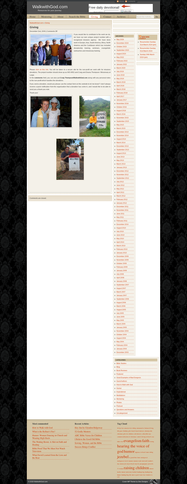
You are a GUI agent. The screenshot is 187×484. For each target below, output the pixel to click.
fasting (152, 441)
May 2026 (120, 39)
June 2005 (120, 317)
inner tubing (149, 452)
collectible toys (146, 434)
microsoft (145, 461)
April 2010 (120, 242)
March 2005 (120, 324)
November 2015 (122, 118)
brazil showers (139, 431)
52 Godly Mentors (83, 431)
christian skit (148, 431)
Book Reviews (121, 370)
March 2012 (120, 196)
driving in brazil (146, 437)
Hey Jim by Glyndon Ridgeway (88, 427)
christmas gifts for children (125, 434)
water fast (142, 475)
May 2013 (120, 160)
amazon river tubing (130, 428)
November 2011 (122, 210)
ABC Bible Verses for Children (88, 435)
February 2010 (121, 249)
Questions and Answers (125, 410)
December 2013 (122, 146)
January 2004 (121, 349)
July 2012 (120, 182)
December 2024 (122, 43)
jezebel (123, 456)
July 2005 (120, 313)
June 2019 (120, 75)
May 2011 (120, 217)
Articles (121, 1)
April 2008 (120, 278)
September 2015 (122, 121)
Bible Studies (121, 363)
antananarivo (140, 428)
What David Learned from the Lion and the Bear (49, 456)
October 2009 (121, 263)
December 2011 (122, 207)
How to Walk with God (124, 385)
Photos (119, 402)
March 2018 (120, 89)
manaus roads (137, 461)
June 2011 (120, 214)
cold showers (137, 434)
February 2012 (121, 199)
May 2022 (120, 57)
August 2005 (121, 310)
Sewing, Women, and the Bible (88, 442)
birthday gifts (127, 431)
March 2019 (120, 82)
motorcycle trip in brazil (127, 464)
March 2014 (120, 143)
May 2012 (120, 189)
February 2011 (121, 221)
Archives (121, 16)
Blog (118, 367)
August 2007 (121, 288)
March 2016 (120, 114)
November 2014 (122, 135)
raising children (136, 467)
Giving (94, 16)
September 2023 (122, 50)
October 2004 (121, 335)
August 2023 (121, 54)
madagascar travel (122, 461)
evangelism (133, 440)
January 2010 (121, 253)
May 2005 (120, 320)
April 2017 (120, 96)
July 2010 (120, 231)
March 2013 (120, 164)
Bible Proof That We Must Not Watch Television (48, 450)
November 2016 (122, 103)
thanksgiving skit (126, 475)
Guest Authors (121, 381)
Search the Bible (77, 16)
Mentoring (46, 16)
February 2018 (121, 93)
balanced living (149, 428)
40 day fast (120, 428)
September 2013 (122, 150)
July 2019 (120, 71)
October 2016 (121, 107)
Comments (131, 1)
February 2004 (121, 345)
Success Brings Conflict (85, 446)
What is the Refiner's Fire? (43, 431)
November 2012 (122, 175)
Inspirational (121, 392)
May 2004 (120, 342)
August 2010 (121, 228)
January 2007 (121, 295)
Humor (119, 388)
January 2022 (121, 64)
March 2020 (120, 68)
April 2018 (120, 86)
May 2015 (120, 125)
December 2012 (122, 171)
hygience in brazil (140, 452)
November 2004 (122, 331)
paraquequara (144, 464)
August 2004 (121, 338)
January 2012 (121, 203)
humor (129, 451)
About (60, 16)
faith (145, 440)
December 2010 (122, 224)
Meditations (120, 395)
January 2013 (121, 167)
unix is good (135, 475)
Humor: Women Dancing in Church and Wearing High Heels (49, 436)
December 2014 (122, 132)
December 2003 (122, 352)
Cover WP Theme (129, 482)
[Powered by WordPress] (154, 481)
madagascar (144, 457)
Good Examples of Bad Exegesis (128, 378)
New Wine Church (144, 37)
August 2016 (121, 111)
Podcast (119, 406)
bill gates (120, 431)
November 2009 (122, 260)
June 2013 (120, 157)
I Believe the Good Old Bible (87, 439)
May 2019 (120, 79)
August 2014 (121, 139)
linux (138, 457)
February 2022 (121, 61)
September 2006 (122, 299)
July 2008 (120, 274)
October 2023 (121, 47)
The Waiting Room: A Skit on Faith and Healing (49, 443)
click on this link (42, 70)
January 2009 (121, 271)
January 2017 (121, 100)
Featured (119, 374)
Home (33, 16)
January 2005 (121, 327)
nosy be (137, 464)
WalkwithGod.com (50, 6)
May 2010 (120, 239)
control (139, 437)
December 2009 (122, 256)
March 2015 (120, 128)
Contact (107, 16)
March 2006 (120, 306)
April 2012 (120, 192)
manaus (131, 461)
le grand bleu (133, 457)
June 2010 (120, 235)
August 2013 (121, 153)
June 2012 (120, 185)
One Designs (143, 482)
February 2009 (121, 267)
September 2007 (122, 285)
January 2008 (121, 281)
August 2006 (121, 303)
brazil (133, 431)
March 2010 (120, 246)
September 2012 (122, 178)
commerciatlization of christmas (126, 437)
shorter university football (129, 472)
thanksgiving (140, 472)
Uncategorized (121, 413)
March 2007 (120, 292)
